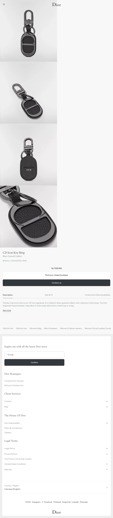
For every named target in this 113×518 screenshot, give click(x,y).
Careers (7, 432)
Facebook (48, 502)
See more (7, 310)
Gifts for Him (21, 328)
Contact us (56, 283)
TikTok (28, 502)
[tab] (8, 295)
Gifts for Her (8, 328)
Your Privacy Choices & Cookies (18, 459)
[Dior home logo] (56, 4)
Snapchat (66, 502)
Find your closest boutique (56, 275)
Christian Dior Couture (14, 381)
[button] (28, 31)
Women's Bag (35, 328)
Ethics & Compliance (13, 428)
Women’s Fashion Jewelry (71, 328)
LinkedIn (75, 502)
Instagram (36, 502)
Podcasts (84, 502)
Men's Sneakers (50, 328)
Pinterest (57, 502)
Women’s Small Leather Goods (98, 328)
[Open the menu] (4, 4)
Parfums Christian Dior (14, 385)
